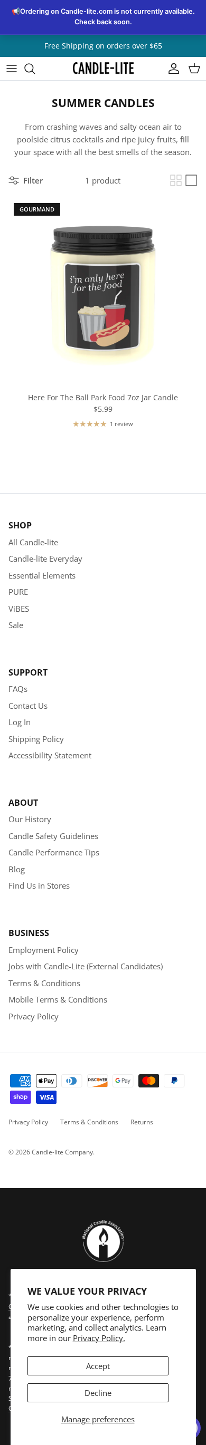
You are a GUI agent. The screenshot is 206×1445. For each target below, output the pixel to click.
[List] (191, 180)
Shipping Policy (36, 739)
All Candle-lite (33, 542)
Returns (141, 1122)
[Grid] (176, 180)
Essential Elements (42, 575)
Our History (29, 819)
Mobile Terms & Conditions (57, 999)
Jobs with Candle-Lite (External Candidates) (85, 966)
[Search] (34, 68)
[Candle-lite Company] (103, 68)
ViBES (18, 608)
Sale (15, 625)
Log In (19, 722)
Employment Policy (43, 950)
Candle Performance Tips (53, 852)
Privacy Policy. (99, 1338)
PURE (18, 591)
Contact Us (28, 705)
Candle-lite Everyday (45, 558)
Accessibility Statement (49, 755)
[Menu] (11, 68)
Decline (98, 1393)
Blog (16, 869)
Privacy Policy (33, 1016)
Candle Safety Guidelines (53, 836)
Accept (98, 1366)
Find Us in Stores (39, 885)
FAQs (17, 688)
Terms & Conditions (44, 983)
